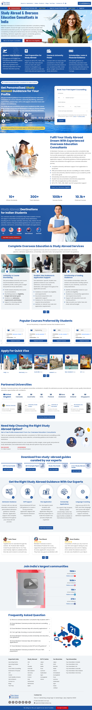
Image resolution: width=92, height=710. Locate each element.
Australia (15, 334)
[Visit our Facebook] (13, 702)
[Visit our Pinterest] (26, 702)
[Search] (63, 3)
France (29, 677)
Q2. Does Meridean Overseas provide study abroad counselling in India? (29, 624)
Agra (41, 675)
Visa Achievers (12, 679)
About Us (23, 3)
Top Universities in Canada (73, 662)
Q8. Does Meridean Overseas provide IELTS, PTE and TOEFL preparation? (27, 650)
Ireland (35, 372)
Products (41, 3)
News (9, 666)
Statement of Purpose (14, 670)
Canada (38, 334)
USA (11, 334)
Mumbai (55, 666)
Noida (41, 666)
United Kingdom (59, 334)
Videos (36, 3)
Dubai (54, 685)
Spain (29, 685)
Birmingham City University (78, 405)
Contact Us (59, 3)
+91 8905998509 (21, 447)
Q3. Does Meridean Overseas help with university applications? (28, 628)
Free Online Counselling (14, 668)
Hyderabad (43, 673)
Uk (9, 334)
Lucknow (42, 670)
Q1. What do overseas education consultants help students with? (29, 619)
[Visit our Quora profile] (29, 702)
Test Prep (52, 3)
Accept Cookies (62, 708)
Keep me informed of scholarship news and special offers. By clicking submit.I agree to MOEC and (72, 115)
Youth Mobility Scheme (14, 677)
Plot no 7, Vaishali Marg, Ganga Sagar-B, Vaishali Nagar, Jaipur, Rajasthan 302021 (55, 698)
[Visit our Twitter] (23, 702)
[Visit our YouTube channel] (16, 702)
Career (10, 675)
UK (64, 372)
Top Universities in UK (71, 666)
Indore (42, 679)
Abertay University (11, 405)
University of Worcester (54, 405)
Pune (41, 668)
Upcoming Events (13, 662)
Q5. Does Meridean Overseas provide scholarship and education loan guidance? (29, 636)
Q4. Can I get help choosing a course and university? (25, 632)
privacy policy (81, 116)
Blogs (47, 3)
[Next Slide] (48, 312)
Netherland (31, 683)
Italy (80, 334)
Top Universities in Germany (73, 673)
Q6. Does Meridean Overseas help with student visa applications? (25, 641)
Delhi (41, 664)
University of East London (32, 405)
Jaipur (42, 662)
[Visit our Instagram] (9, 702)
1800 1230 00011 (5, 447)
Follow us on (70, 576)
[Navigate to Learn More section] (65, 3)
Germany (5, 372)
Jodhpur (55, 688)
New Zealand (52, 372)
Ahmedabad (56, 673)
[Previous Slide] (44, 312)
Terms (74, 116)
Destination (30, 3)
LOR (9, 673)
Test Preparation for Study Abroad (33, 56)
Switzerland (31, 681)
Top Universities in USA (72, 664)
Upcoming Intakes (13, 664)
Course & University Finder (55, 56)
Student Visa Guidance (12, 55)
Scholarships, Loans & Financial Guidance (78, 56)
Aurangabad (43, 677)
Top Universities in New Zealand (74, 670)
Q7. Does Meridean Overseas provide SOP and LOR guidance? (28, 646)
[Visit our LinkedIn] (19, 702)
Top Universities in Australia (73, 668)
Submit (61, 120)
